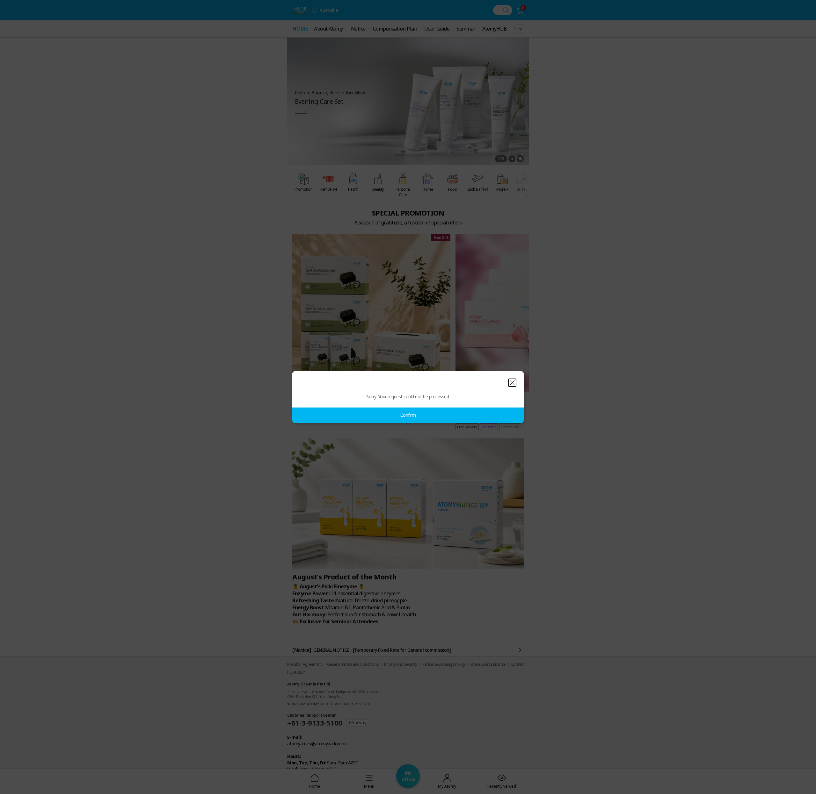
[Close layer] (512, 382)
